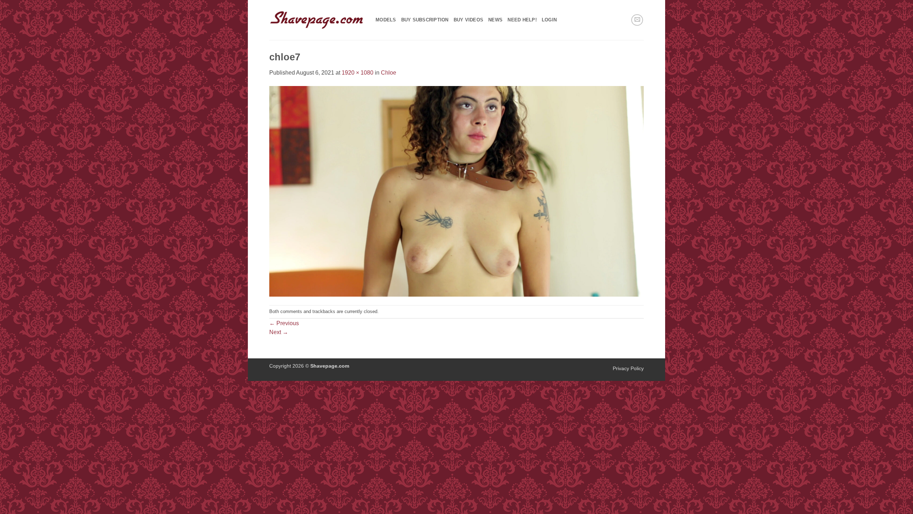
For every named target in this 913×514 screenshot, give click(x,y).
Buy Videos (469, 19)
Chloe (388, 73)
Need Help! (522, 19)
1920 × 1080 (357, 73)
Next (278, 332)
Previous (284, 323)
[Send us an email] (637, 20)
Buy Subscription (425, 19)
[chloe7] (456, 191)
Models (386, 19)
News (495, 19)
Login (549, 19)
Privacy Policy (628, 368)
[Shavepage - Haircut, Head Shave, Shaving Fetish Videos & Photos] (317, 20)
